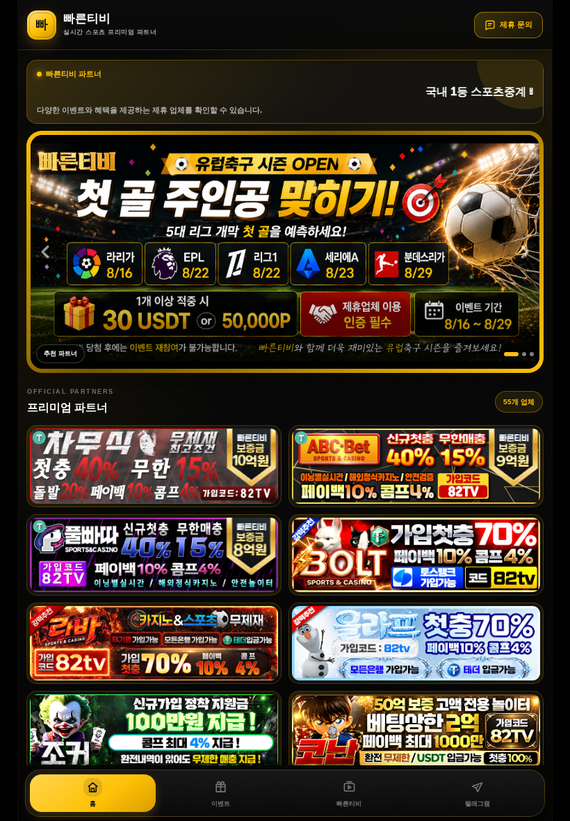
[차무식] (154, 466)
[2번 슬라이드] (519, 354)
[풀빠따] (154, 555)
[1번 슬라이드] (506, 354)
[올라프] (416, 643)
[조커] (154, 731)
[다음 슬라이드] (525, 252)
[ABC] (416, 466)
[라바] (154, 643)
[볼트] (416, 555)
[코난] (416, 731)
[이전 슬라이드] (45, 252)
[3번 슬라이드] (532, 354)
